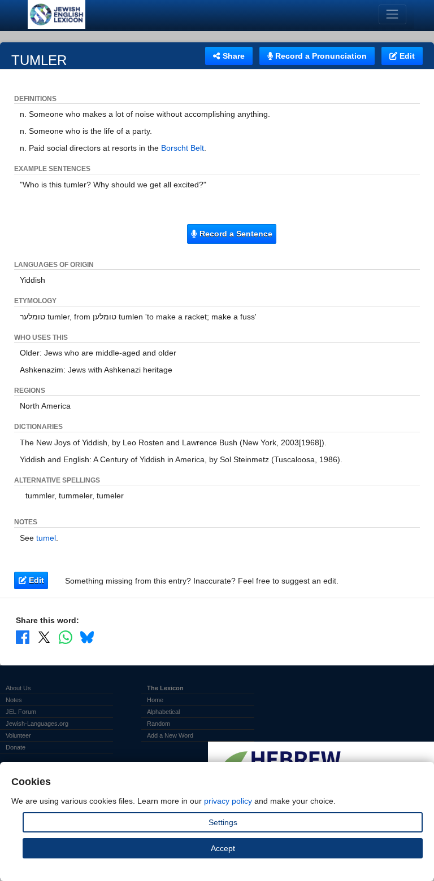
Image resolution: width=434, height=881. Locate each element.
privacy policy (228, 800)
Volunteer (18, 735)
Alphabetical (163, 711)
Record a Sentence (234, 233)
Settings (223, 822)
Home (155, 699)
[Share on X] (44, 637)
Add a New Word (170, 735)
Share (232, 55)
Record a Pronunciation (320, 55)
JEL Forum (21, 711)
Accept (223, 848)
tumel (46, 537)
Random (158, 723)
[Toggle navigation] (392, 14)
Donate (15, 747)
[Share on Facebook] (22, 637)
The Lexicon (165, 688)
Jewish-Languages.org (37, 723)
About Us (18, 688)
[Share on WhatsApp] (65, 637)
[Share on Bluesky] (87, 637)
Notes (14, 699)
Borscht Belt (182, 147)
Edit (406, 55)
